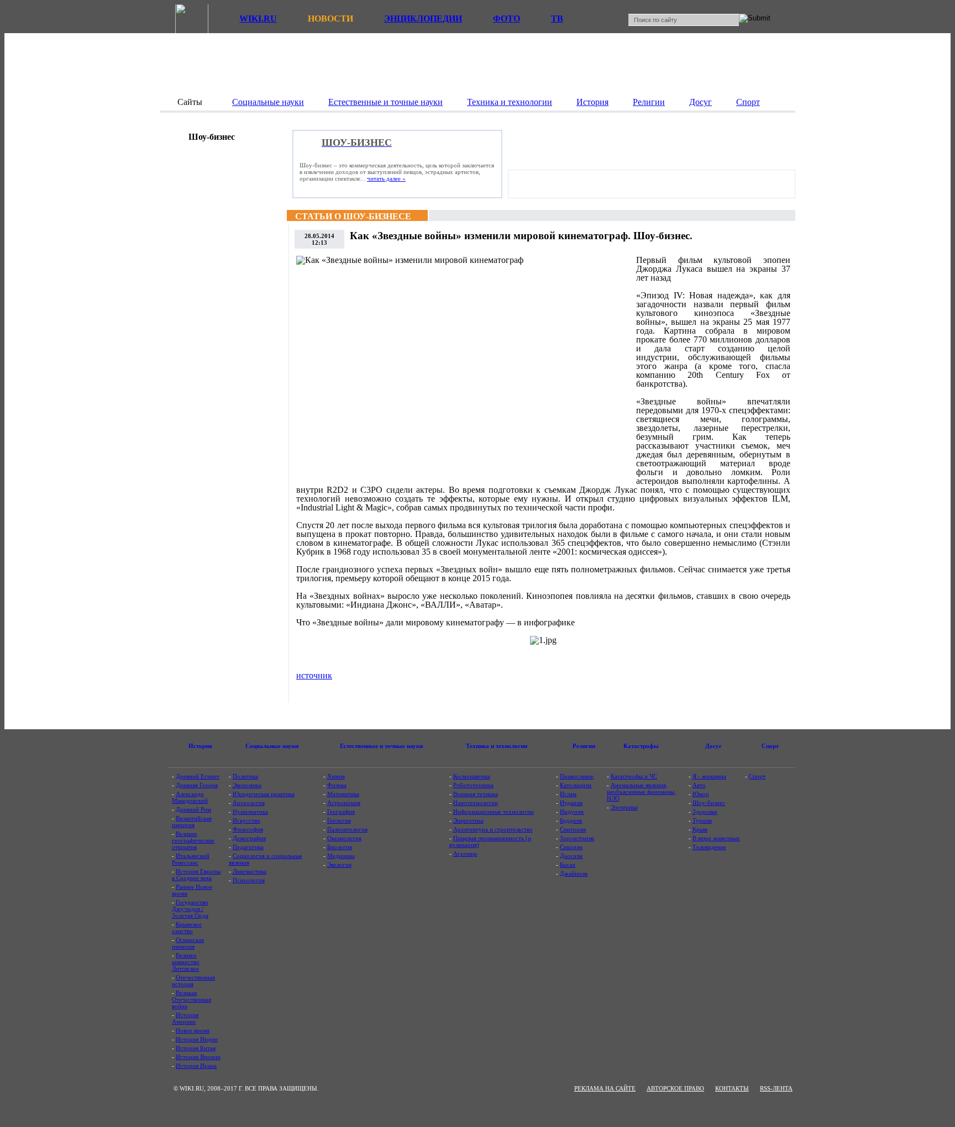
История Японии (198, 1057)
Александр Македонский (190, 797)
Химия (336, 776)
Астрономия (343, 802)
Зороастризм (577, 838)
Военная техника (475, 794)
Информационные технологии (493, 811)
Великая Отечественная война (191, 999)
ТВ (557, 18)
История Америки (185, 1018)
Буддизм (571, 820)
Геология (339, 820)
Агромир (465, 853)
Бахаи (567, 864)
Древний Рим (193, 809)
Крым (699, 829)
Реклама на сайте (605, 1088)
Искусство (246, 820)
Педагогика (248, 847)
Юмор (700, 794)
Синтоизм (573, 829)
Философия (248, 829)
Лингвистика (249, 871)
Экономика (247, 785)
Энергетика (468, 820)
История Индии (197, 1039)
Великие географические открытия (193, 840)
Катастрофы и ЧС (634, 776)
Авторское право (675, 1088)
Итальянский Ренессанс (190, 859)
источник (314, 675)
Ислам (568, 794)
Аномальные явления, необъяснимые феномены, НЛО (641, 792)
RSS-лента (776, 1088)
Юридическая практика (264, 794)
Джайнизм (573, 873)
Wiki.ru (258, 18)
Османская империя (188, 943)
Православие (577, 776)
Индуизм (572, 811)
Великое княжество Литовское (186, 962)
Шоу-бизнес (708, 802)
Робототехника (473, 785)
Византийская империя (192, 821)
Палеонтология (347, 829)
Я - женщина (709, 776)
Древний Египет (197, 776)
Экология (339, 864)
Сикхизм (571, 847)
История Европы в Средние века (196, 874)
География (341, 811)
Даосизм (571, 855)
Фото (506, 18)
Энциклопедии (423, 18)
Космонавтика (471, 776)
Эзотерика (624, 807)
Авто (699, 785)
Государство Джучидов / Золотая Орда (190, 909)
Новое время (192, 1030)
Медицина (341, 855)
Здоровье (704, 811)
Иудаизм (571, 802)
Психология (249, 880)
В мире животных (716, 838)
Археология (249, 802)
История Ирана (196, 1065)
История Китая (196, 1048)
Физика (337, 785)
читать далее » (386, 178)
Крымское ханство (187, 927)
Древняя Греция (197, 785)
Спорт (757, 776)
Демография (249, 838)
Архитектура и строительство (493, 829)
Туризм (702, 820)
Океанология (344, 838)
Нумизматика (250, 811)
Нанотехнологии (475, 802)
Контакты (732, 1088)
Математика (343, 794)
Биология (339, 847)
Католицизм (575, 785)
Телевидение (709, 847)
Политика (245, 776)
